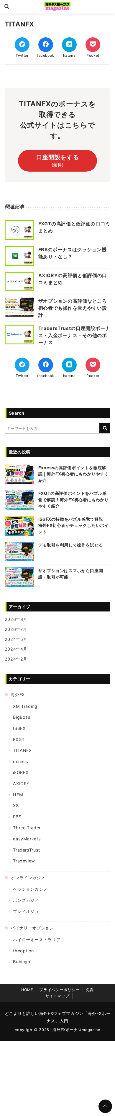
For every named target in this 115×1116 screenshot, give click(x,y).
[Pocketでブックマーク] (93, 44)
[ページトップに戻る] (105, 1106)
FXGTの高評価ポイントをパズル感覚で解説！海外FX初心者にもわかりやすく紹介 (73, 499)
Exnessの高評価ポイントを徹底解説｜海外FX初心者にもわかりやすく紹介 (73, 474)
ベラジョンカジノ (30, 889)
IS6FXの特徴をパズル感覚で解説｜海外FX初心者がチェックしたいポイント (73, 525)
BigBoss (21, 717)
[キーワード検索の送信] (105, 428)
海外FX (18, 694)
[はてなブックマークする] (69, 44)
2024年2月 (16, 658)
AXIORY (21, 783)
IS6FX (19, 728)
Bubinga (21, 961)
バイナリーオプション (32, 927)
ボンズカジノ (26, 900)
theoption (23, 950)
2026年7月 (16, 629)
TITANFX (22, 750)
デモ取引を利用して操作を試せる (70, 544)
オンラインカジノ (28, 877)
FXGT (19, 739)
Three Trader (27, 827)
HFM (18, 794)
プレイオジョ (26, 911)
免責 (90, 990)
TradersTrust (26, 849)
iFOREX (21, 772)
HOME (27, 990)
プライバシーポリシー (59, 990)
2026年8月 (16, 619)
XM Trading (25, 706)
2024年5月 (16, 639)
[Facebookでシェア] (45, 44)
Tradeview (24, 860)
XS (16, 805)
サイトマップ (57, 996)
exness (20, 761)
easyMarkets (27, 838)
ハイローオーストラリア (36, 939)
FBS (17, 816)
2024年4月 (16, 648)
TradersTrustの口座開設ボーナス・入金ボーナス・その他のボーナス (74, 335)
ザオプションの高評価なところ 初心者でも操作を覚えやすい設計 (72, 308)
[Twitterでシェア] (22, 44)
